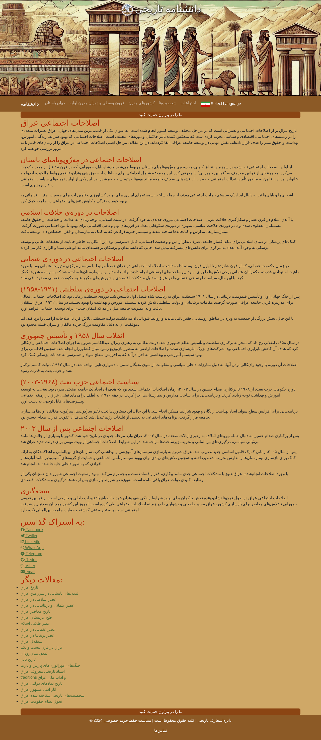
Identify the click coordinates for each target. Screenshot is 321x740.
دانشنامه (30, 104)
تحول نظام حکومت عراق (41, 701)
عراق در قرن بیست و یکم (42, 647)
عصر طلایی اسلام (35, 623)
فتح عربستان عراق (36, 617)
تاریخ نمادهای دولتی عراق (41, 683)
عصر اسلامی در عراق (39, 599)
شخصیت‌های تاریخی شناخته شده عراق (53, 695)
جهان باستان (55, 103)
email (30, 572)
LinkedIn (32, 542)
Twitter (31, 536)
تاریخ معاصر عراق (35, 611)
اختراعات (188, 103)
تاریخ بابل (28, 659)
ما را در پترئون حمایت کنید (160, 115)
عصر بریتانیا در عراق (38, 635)
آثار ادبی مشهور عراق (38, 689)
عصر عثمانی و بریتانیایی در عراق (47, 605)
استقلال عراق (32, 641)
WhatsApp (34, 548)
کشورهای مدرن (141, 103)
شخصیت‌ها (168, 103)
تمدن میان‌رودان (34, 653)
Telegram (33, 554)
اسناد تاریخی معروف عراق (43, 671)
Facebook (34, 530)
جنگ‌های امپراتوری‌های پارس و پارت (50, 665)
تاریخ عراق (29, 587)
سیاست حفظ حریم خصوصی (127, 720)
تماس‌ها (160, 730)
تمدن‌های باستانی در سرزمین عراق (49, 593)
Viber (30, 566)
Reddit (31, 560)
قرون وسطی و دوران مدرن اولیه (96, 103)
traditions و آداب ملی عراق (43, 677)
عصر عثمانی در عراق (38, 629)
